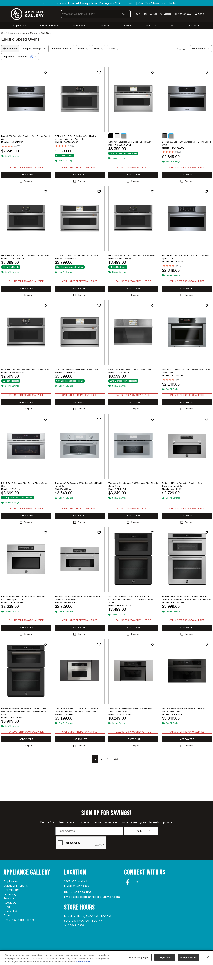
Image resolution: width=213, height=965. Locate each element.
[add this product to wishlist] (45, 72)
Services (127, 25)
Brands (8, 915)
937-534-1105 (82, 892)
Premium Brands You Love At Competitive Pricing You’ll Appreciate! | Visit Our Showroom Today (106, 3)
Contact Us (193, 25)
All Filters (12, 48)
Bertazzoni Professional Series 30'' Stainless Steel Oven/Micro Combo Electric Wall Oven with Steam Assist (24, 711)
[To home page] (29, 14)
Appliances (19, 25)
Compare (28, 181)
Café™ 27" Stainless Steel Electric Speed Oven (76, 369)
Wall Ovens (46, 33)
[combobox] (33, 48)
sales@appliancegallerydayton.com (96, 896)
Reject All (165, 957)
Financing (104, 25)
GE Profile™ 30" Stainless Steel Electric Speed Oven (25, 255)
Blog (171, 25)
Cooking (34, 33)
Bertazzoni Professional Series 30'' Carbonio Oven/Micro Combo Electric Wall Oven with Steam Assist (130, 599)
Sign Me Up (141, 831)
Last (116, 758)
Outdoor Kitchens (49, 25)
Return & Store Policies (19, 919)
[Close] (207, 957)
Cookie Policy (83, 961)
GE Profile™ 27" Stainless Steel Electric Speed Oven (25, 369)
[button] (137, 14)
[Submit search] (123, 14)
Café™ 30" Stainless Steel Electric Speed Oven (129, 142)
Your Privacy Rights (139, 957)
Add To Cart (26, 175)
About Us (150, 25)
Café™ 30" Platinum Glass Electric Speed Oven (129, 369)
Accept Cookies (188, 957)
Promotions (78, 25)
